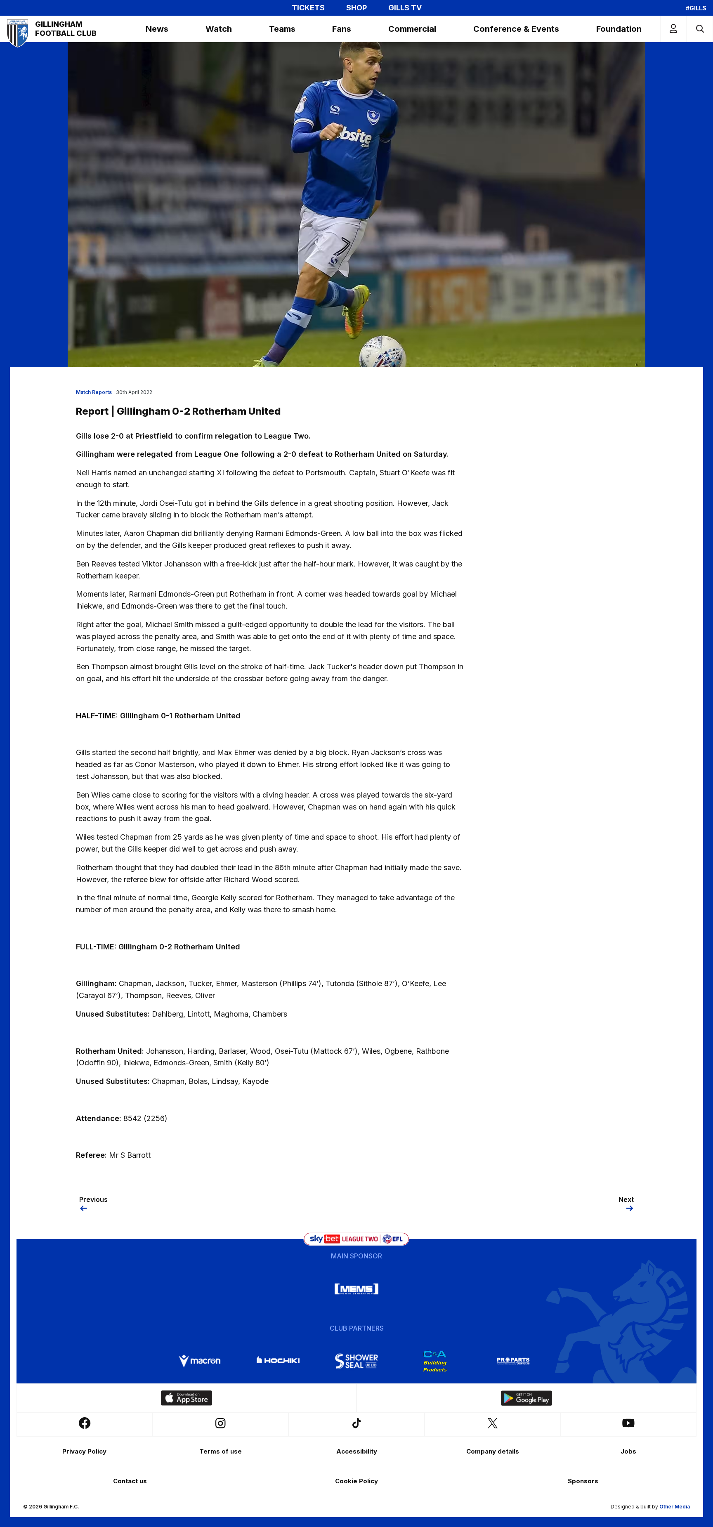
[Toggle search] (700, 29)
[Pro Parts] (513, 1361)
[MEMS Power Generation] (356, 1289)
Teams (282, 29)
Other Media (674, 1506)
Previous (93, 1199)
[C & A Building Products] (435, 1361)
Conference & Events (516, 29)
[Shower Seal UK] (356, 1361)
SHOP (356, 8)
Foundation (619, 29)
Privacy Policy (84, 1451)
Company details (492, 1451)
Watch (218, 29)
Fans (341, 29)
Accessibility (356, 1451)
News (157, 29)
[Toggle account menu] (673, 29)
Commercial (412, 29)
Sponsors (583, 1481)
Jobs (628, 1451)
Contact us (130, 1481)
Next (626, 1199)
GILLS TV (405, 8)
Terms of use (220, 1451)
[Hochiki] (278, 1361)
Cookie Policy (356, 1481)
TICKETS (308, 8)
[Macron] (199, 1361)
